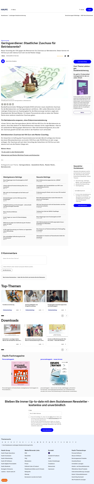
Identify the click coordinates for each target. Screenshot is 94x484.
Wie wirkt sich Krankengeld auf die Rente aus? (15, 192)
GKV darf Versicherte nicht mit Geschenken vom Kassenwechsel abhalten (51, 205)
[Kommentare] (68, 56)
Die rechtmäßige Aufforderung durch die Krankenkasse (14, 237)
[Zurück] (62, 315)
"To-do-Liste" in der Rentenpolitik (12, 152)
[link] (4, 15)
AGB (51, 417)
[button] (89, 9)
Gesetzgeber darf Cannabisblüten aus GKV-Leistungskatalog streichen (49, 186)
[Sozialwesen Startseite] (4, 9)
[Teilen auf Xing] (10, 104)
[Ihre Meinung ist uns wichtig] (4, 480)
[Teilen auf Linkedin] (13, 104)
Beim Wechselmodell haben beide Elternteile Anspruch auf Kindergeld (49, 198)
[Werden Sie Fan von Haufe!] (49, 453)
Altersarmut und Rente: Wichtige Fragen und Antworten (20, 155)
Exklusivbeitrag (7, 310)
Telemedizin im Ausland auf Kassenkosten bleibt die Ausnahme (50, 236)
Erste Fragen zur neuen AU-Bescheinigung (14, 217)
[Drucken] (65, 56)
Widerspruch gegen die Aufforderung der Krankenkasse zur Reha (17, 223)
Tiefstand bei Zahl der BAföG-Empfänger (47, 211)
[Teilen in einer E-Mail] (2, 104)
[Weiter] (66, 315)
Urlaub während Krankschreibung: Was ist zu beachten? (15, 186)
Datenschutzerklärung (54, 418)
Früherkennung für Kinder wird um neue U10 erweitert (51, 192)
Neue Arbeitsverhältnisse (10, 211)
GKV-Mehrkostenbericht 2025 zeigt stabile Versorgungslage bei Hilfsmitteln (50, 222)
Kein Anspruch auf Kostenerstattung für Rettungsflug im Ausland (50, 229)
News (3, 56)
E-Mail (30, 410)
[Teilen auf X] (5, 104)
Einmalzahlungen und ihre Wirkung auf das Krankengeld (14, 198)
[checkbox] (2, 267)
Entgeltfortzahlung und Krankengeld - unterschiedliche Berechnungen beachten (17, 205)
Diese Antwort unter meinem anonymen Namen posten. (18, 266)
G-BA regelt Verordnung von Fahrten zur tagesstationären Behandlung (17, 230)
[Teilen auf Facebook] (7, 104)
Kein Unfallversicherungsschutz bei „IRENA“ (48, 180)
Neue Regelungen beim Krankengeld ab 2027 (15, 180)
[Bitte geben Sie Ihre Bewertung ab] (62, 56)
